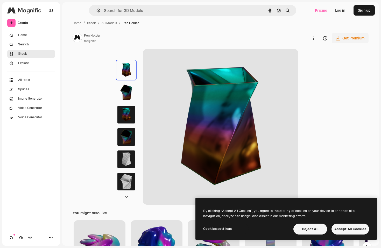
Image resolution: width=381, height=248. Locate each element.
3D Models (109, 23)
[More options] (313, 38)
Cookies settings (217, 228)
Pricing (321, 10)
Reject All (310, 229)
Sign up (364, 10)
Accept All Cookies (350, 229)
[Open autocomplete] (96, 10)
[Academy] (21, 237)
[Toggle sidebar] (51, 10)
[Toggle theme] (30, 237)
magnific (90, 41)
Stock (91, 23)
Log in (340, 10)
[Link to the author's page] (77, 38)
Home (77, 23)
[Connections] (11, 237)
